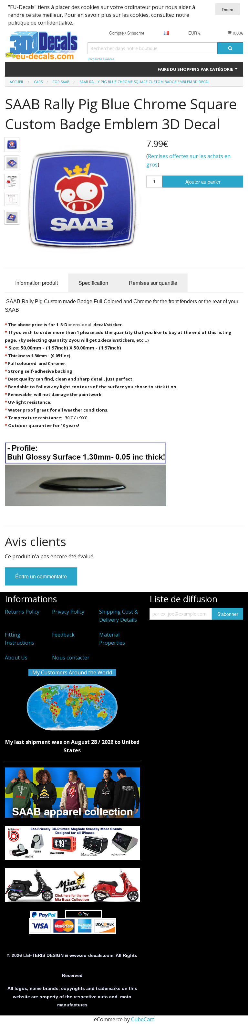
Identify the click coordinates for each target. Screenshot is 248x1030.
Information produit (36, 282)
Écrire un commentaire (41, 576)
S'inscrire (135, 33)
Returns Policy (22, 611)
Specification (93, 282)
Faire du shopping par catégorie (196, 69)
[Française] (166, 33)
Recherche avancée (101, 59)
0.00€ (237, 33)
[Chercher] (230, 48)
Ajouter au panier (203, 181)
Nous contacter (70, 657)
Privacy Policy (68, 611)
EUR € (194, 33)
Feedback (63, 634)
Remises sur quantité (153, 282)
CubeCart (142, 1019)
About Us (16, 657)
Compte (116, 33)
